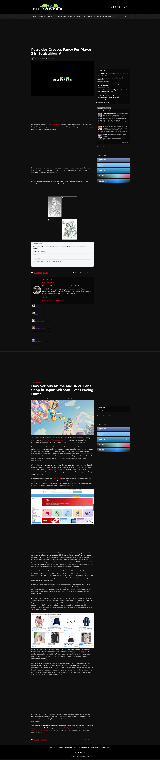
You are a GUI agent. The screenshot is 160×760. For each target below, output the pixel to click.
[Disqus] (62, 325)
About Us (77, 747)
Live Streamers (39, 255)
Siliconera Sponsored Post (56, 398)
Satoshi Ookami (108, 134)
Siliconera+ (42, 16)
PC (74, 16)
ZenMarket (57, 479)
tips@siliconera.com (83, 756)
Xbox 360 (42, 46)
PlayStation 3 (35, 46)
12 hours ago (125, 131)
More (110, 16)
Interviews (94, 16)
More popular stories (104, 102)
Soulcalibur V (90, 272)
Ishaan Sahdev (40, 58)
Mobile (79, 16)
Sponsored (40, 382)
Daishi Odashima (54, 124)
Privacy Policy (106, 747)
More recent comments (103, 147)
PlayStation (61, 16)
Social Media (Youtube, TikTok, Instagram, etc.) (48, 261)
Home (35, 16)
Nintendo (51, 16)
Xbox (69, 16)
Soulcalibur (83, 272)
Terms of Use (95, 747)
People (99, 108)
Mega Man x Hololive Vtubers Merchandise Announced (111, 121)
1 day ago (104, 139)
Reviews (87, 16)
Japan (77, 272)
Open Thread (58, 747)
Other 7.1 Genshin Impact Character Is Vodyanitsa (113, 74)
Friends (37, 258)
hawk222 (105, 126)
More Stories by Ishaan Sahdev (54, 300)
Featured (34, 382)
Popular (108, 108)
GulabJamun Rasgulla (109, 113)
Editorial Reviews (40, 251)
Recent (103, 108)
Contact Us (85, 747)
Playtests (103, 16)
